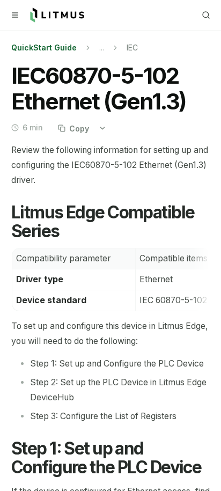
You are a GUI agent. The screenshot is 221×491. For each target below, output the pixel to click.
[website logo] (57, 15)
